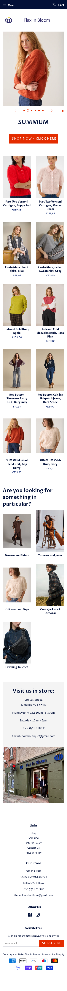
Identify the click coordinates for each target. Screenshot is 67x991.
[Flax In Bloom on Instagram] (38, 915)
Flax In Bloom (32, 954)
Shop (33, 833)
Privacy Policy (34, 852)
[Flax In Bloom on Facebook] (30, 915)
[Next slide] (52, 110)
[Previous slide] (15, 110)
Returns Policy (33, 843)
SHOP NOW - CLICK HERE (34, 139)
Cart (61, 5)
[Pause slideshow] (63, 110)
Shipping (33, 838)
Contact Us (33, 847)
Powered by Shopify (53, 954)
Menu (10, 5)
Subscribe (51, 943)
